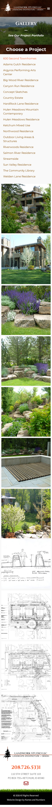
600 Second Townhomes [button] (19, 58)
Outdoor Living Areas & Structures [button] (18, 139)
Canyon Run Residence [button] (18, 86)
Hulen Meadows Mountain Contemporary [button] (21, 111)
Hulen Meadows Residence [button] (21, 119)
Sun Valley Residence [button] (17, 164)
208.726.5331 (26, 767)
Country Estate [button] (13, 97)
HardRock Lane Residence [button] (20, 103)
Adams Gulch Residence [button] (19, 64)
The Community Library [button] (19, 170)
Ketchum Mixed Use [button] (16, 125)
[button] (48, 8)
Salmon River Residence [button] (19, 152)
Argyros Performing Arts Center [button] (19, 72)
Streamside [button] (10, 158)
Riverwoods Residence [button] (18, 147)
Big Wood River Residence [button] (20, 80)
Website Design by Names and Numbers (26, 799)
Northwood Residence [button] (18, 131)
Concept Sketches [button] (15, 92)
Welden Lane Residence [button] (19, 176)
